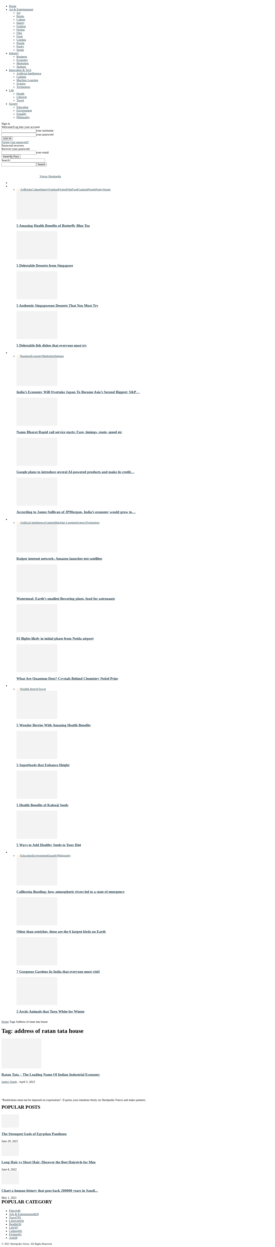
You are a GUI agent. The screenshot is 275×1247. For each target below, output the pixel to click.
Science (21, 83)
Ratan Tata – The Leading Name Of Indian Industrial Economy (50, 1075)
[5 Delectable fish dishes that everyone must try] (36, 338)
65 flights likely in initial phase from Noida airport (55, 638)
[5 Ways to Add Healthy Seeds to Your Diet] (36, 837)
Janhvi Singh (9, 1081)
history (20, 23)
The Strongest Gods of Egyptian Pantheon (34, 1134)
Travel (20, 100)
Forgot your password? (15, 142)
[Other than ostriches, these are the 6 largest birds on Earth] (36, 924)
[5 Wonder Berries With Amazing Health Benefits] (36, 717)
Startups (21, 66)
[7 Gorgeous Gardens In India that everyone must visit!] (36, 964)
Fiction (20, 29)
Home (12, 6)
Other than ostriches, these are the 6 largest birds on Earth (61, 932)
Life (11, 90)
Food (19, 36)
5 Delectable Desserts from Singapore (44, 265)
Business (21, 56)
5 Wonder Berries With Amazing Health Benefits (53, 725)
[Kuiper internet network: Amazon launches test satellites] (36, 551)
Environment (24, 110)
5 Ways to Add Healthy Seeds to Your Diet (48, 845)
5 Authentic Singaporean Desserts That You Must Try (57, 305)
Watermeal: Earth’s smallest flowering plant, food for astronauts (65, 599)
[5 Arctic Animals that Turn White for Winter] (36, 1004)
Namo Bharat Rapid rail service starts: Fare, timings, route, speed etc (69, 432)
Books (20, 16)
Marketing (22, 63)
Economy (22, 60)
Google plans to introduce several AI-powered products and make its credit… (75, 472)
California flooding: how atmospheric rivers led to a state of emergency (70, 892)
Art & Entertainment (21, 9)
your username (45, 130)
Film (19, 33)
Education (22, 107)
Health (20, 93)
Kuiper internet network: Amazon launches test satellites (59, 559)
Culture (20, 19)
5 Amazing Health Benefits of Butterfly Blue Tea (53, 226)
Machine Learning (27, 80)
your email (42, 152)
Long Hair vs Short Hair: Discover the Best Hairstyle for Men (48, 1162)
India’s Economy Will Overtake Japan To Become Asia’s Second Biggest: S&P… (78, 392)
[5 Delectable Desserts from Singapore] (36, 258)
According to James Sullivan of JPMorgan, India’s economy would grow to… (76, 512)
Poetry (20, 46)
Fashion (21, 26)
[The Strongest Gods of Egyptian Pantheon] (10, 1126)
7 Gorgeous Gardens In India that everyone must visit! (58, 972)
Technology (23, 87)
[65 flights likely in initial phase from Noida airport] (36, 631)
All (18, 189)
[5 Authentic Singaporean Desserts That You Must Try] (36, 298)
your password (45, 134)
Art (18, 12)
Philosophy (23, 117)
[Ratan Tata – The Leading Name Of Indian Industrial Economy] (21, 1067)
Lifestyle (21, 97)
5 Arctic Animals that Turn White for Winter (50, 1011)
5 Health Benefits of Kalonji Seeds (42, 805)
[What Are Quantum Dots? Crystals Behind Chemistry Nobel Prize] (36, 671)
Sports (20, 49)
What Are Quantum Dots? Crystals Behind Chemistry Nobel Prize (67, 678)
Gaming (21, 39)
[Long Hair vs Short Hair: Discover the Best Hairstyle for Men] (10, 1155)
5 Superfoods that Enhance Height (42, 765)
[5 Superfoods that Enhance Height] (36, 757)
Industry (14, 53)
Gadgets (21, 76)
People (20, 43)
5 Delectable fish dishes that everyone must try (51, 345)
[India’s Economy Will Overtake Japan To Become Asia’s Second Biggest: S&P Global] (36, 384)
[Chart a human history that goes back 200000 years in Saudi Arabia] (10, 1183)
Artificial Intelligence (28, 73)
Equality (21, 113)
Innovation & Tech (20, 70)
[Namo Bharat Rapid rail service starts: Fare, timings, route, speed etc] (36, 424)
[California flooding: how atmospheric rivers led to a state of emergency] (36, 884)
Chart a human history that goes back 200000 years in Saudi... (49, 1191)
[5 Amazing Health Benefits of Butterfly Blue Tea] (36, 218)
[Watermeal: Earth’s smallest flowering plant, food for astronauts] (36, 591)
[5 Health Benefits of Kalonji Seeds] (36, 797)
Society (13, 103)
